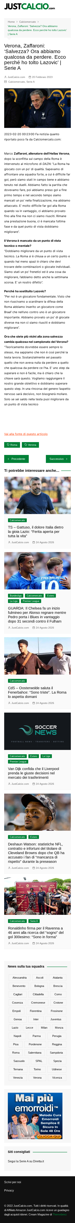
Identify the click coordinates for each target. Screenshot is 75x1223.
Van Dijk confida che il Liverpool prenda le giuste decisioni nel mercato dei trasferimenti (33, 773)
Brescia (57, 985)
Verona (32, 444)
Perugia (56, 1035)
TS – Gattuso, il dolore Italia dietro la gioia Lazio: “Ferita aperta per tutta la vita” (35, 531)
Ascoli (39, 977)
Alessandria (20, 977)
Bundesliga (15, 595)
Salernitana (34, 1052)
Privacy (9, 1190)
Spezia (57, 1060)
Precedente (18, 458)
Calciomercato (16, 81)
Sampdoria (56, 1052)
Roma (13, 444)
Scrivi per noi (12, 1182)
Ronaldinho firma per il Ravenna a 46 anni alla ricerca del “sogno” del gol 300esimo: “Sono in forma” (36, 932)
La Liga (13, 601)
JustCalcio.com (16, 77)
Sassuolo (19, 1060)
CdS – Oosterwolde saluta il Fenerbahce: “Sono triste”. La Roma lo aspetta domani (37, 692)
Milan (44, 1027)
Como (58, 994)
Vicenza (57, 1077)
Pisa (15, 1044)
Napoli (17, 1035)
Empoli (16, 1010)
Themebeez (60, 1214)
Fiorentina (36, 1010)
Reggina (57, 1044)
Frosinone (57, 1010)
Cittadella (38, 994)
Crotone (58, 1002)
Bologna (39, 985)
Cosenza (17, 1002)
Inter (36, 1019)
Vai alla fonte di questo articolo (26, 434)
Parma (37, 1035)
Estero (50, 595)
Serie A (30, 81)
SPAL (38, 1060)
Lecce (29, 1027)
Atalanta (57, 977)
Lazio (15, 1027)
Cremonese (38, 1002)
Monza (59, 1027)
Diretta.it (38, 1161)
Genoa (18, 1019)
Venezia (18, 1077)
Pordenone (35, 1044)
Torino (37, 1069)
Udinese (57, 1069)
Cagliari (17, 994)
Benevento (19, 985)
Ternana (18, 1069)
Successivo (57, 458)
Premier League (31, 601)
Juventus (55, 1019)
